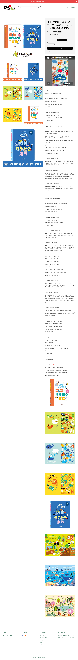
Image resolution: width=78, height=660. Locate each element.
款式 (48, 37)
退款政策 (43, 657)
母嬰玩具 (27, 13)
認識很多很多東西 (51, 39)
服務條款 (35, 657)
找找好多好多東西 (62, 39)
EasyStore (46, 655)
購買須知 (56, 13)
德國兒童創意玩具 (34, 13)
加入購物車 (60, 48)
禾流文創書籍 (14, 13)
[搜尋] (39, 7)
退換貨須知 (42, 644)
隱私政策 (39, 657)
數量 (48, 42)
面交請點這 (42, 640)
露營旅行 (51, 13)
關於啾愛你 (42, 635)
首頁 (5, 13)
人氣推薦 (9, 13)
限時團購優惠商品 (62, 13)
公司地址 (41, 646)
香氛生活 (41, 13)
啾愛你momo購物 (43, 637)
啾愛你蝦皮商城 (43, 639)
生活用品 (46, 13)
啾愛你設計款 (21, 13)
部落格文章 (70, 13)
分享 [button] (49, 51)
